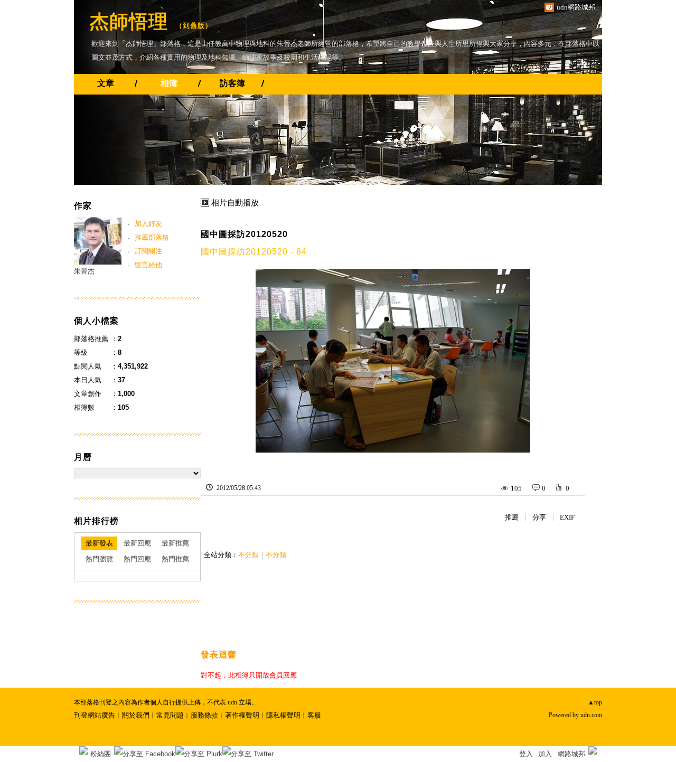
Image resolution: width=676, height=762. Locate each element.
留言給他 (148, 265)
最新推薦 (175, 543)
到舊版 (194, 26)
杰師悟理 (129, 21)
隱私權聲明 (283, 715)
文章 (105, 83)
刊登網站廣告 (94, 715)
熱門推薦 (175, 559)
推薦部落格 (152, 237)
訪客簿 (232, 83)
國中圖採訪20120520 (244, 234)
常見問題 (170, 715)
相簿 (169, 83)
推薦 (512, 517)
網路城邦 (571, 754)
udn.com (591, 715)
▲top (595, 702)
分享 (539, 517)
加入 (545, 754)
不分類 (248, 555)
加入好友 (148, 224)
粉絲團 (100, 754)
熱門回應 (137, 559)
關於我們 (135, 715)
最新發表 (99, 543)
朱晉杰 (84, 271)
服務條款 (204, 715)
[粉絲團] (83, 750)
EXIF (567, 517)
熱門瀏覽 (99, 559)
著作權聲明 (242, 715)
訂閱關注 (148, 251)
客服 (314, 715)
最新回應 (137, 543)
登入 (526, 754)
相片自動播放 (235, 203)
